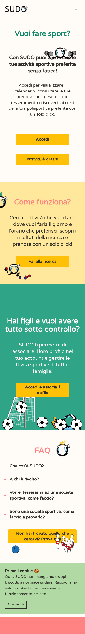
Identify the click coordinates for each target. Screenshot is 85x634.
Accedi (42, 139)
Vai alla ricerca (43, 261)
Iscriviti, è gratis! (42, 159)
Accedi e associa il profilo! (42, 390)
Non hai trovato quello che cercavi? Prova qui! (42, 536)
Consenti (16, 604)
